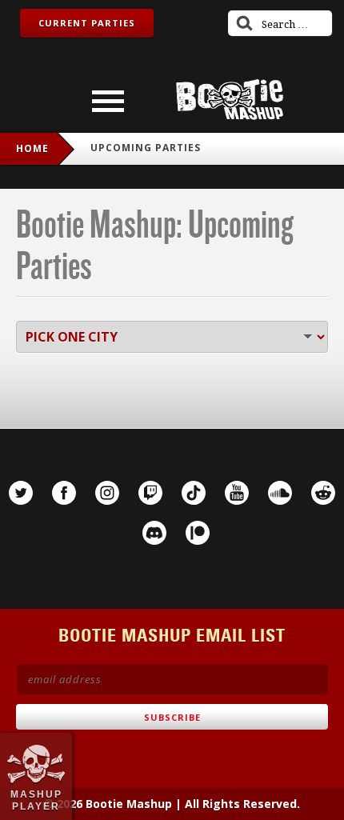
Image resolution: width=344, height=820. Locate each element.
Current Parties (86, 23)
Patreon (198, 533)
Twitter (21, 493)
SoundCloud (280, 493)
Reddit (323, 493)
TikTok (194, 493)
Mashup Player (36, 800)
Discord (154, 533)
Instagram (107, 493)
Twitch (150, 493)
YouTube (237, 493)
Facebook (64, 493)
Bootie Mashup (229, 99)
